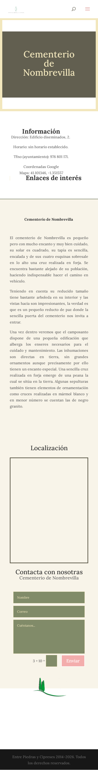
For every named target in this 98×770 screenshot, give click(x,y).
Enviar (73, 661)
